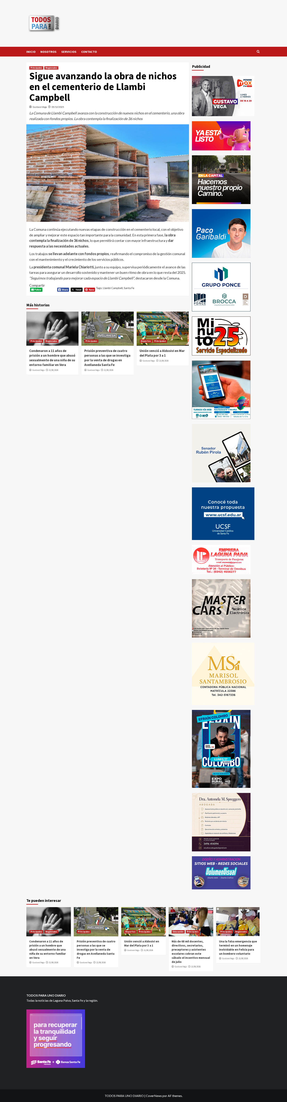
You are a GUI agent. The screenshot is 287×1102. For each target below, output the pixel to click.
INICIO (31, 52)
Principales (36, 67)
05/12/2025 (58, 106)
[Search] (258, 51)
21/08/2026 (53, 370)
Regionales (51, 67)
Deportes (146, 341)
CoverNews (154, 1096)
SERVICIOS (68, 52)
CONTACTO (89, 52)
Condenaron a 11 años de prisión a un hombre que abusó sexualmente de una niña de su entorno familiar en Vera (52, 358)
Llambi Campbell (113, 288)
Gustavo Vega (40, 106)
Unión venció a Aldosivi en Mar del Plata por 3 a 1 (162, 353)
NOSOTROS (48, 52)
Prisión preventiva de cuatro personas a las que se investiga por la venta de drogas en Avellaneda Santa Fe (107, 358)
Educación (178, 931)
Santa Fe (129, 288)
